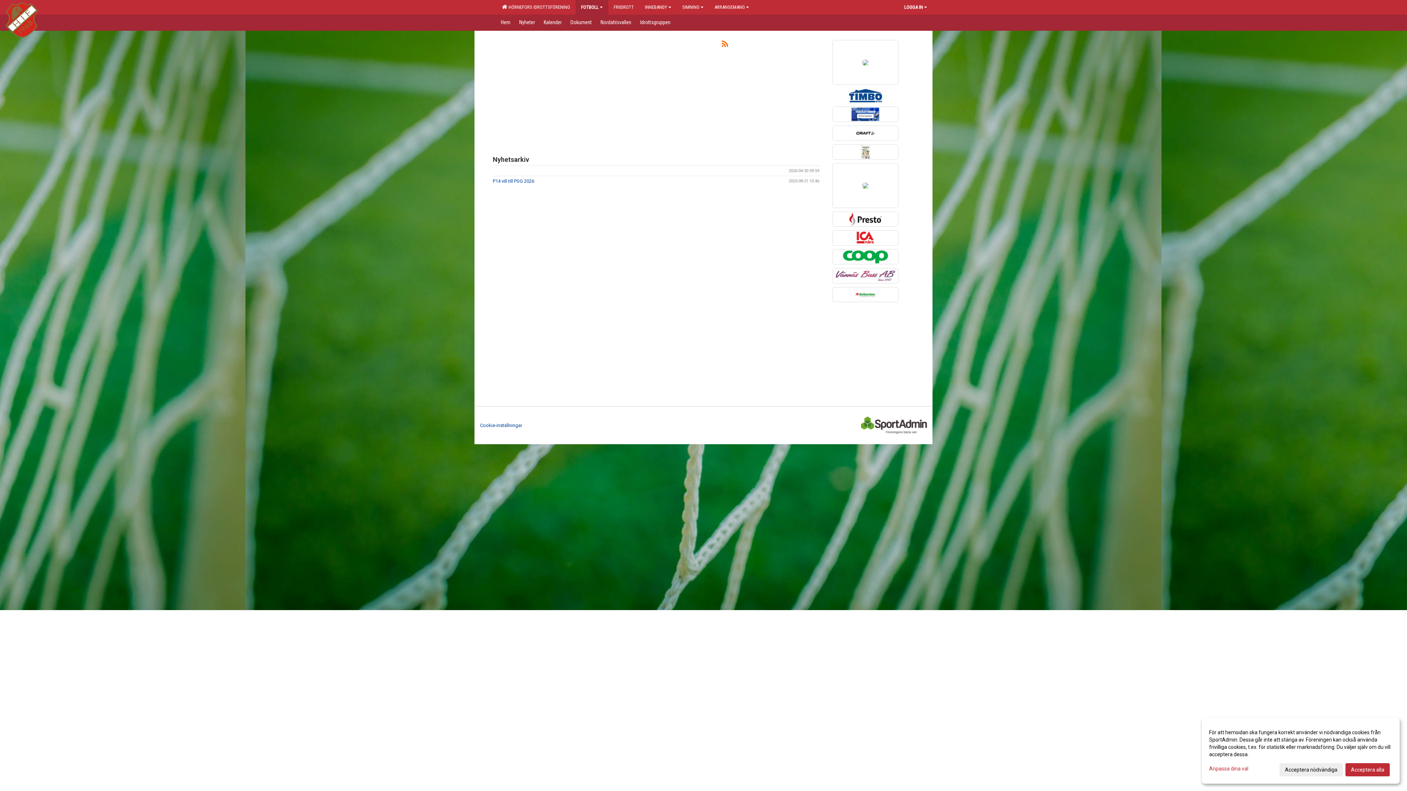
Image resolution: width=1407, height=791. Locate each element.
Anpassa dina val (1228, 769)
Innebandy (656, 7)
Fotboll (590, 7)
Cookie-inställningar (501, 425)
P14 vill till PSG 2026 (513, 181)
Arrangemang (729, 7)
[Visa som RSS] (725, 45)
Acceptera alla (1367, 770)
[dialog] (1301, 751)
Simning (690, 7)
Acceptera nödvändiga (1311, 770)
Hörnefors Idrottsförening (538, 7)
